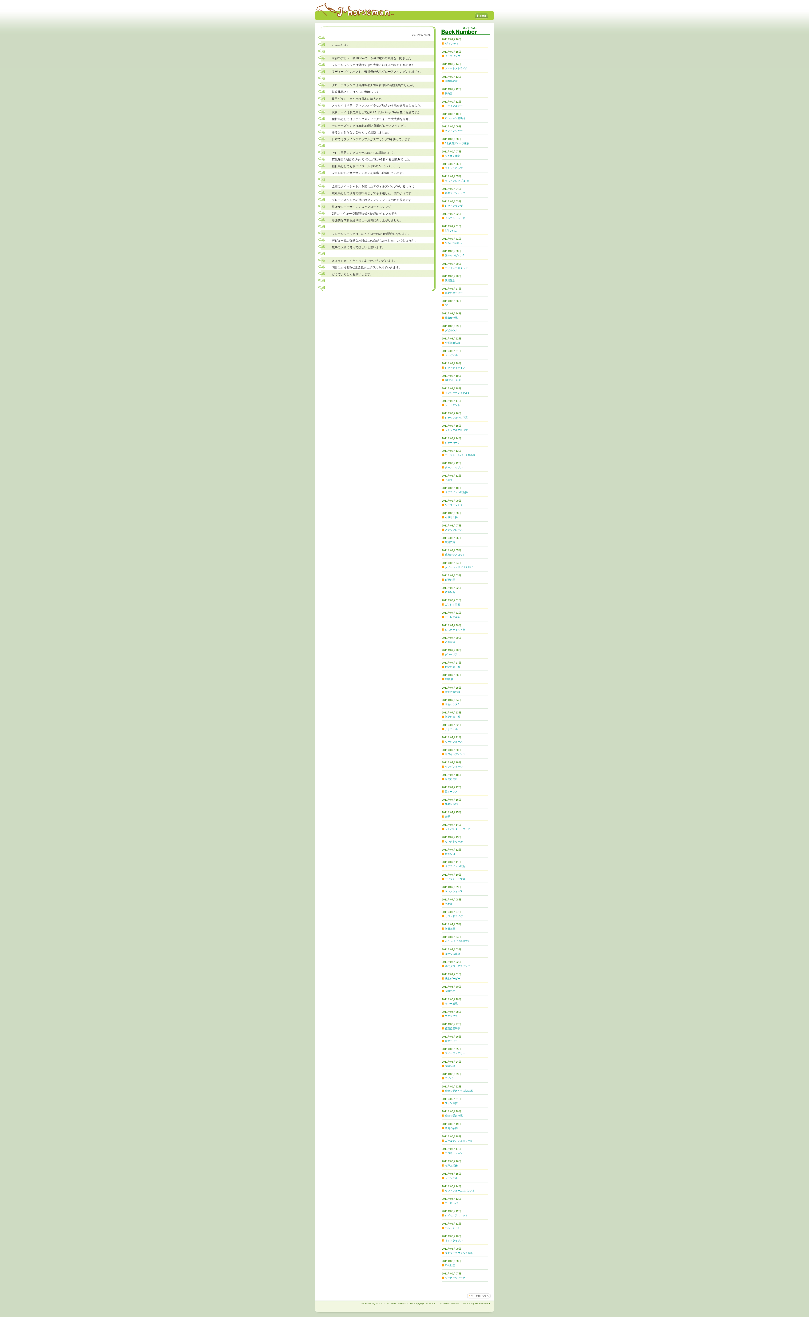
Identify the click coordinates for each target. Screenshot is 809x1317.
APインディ (451, 43)
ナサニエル (451, 729)
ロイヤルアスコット (456, 1215)
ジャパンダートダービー (459, 829)
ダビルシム (451, 330)
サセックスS (452, 704)
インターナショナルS (457, 392)
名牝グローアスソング (457, 966)
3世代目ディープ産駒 (457, 143)
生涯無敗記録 (452, 342)
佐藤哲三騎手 (452, 1028)
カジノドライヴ (454, 916)
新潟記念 (450, 280)
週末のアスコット (455, 554)
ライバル (450, 1078)
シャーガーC (452, 442)
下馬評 (449, 479)
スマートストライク (456, 68)
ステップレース (454, 529)
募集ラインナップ (455, 193)
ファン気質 (451, 1103)
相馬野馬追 (451, 779)
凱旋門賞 (450, 542)
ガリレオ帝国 (452, 604)
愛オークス (451, 791)
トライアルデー (454, 105)
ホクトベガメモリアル (457, 941)
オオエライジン (454, 1240)
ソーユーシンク (454, 505)
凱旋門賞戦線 (452, 692)
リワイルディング (455, 754)
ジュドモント (452, 405)
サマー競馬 (451, 1003)
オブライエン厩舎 (455, 866)
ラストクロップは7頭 (457, 180)
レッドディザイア (455, 367)
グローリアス (452, 654)
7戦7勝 (449, 679)
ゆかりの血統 (452, 953)
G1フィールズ (453, 380)
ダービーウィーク (455, 1277)
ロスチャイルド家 (455, 629)
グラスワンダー (454, 56)
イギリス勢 (451, 517)
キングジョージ (454, 766)
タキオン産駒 (452, 155)
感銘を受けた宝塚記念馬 (459, 1090)
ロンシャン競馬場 (455, 118)
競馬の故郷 (451, 1128)
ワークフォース (454, 741)
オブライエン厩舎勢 (456, 492)
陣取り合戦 (451, 804)
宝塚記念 (450, 1066)
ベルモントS (452, 1227)
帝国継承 (450, 642)
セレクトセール (454, 841)
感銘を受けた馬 (454, 1115)
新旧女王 (450, 928)
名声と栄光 (451, 1165)
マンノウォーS (453, 891)
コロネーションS (454, 1153)
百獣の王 (450, 579)
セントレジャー (454, 130)
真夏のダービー (454, 292)
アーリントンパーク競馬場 (460, 455)
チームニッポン (454, 467)
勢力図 (449, 93)
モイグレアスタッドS (457, 268)
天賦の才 (450, 991)
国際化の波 (451, 81)
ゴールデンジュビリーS (458, 1140)
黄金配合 (450, 592)
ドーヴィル (451, 355)
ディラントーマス (455, 879)
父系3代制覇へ (453, 243)
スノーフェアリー (455, 1053)
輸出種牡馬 (451, 317)
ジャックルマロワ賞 (456, 417)
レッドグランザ (454, 205)
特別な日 (450, 853)
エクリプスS (452, 1016)
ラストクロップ (454, 168)
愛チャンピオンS (454, 255)
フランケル (451, 1178)
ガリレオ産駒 (452, 617)
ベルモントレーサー (456, 218)
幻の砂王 (450, 1265)
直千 (447, 816)
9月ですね (451, 230)
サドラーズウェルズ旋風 (459, 1253)
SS (446, 305)
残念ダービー (452, 978)
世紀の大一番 (452, 666)
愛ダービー (451, 1040)
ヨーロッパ (451, 1203)
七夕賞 (449, 903)
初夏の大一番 (452, 716)
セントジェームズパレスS (459, 1190)
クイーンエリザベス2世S (459, 567)
